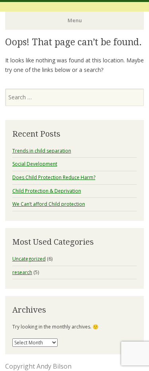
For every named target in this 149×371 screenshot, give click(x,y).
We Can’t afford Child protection (48, 204)
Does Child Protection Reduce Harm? (53, 177)
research (22, 272)
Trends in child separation (41, 150)
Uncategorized (29, 258)
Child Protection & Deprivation (46, 190)
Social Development (34, 163)
